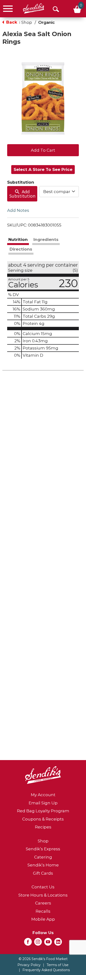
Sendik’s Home (43, 865)
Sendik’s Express (43, 848)
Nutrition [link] (18, 239)
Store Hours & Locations (43, 895)
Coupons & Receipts (43, 819)
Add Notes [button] (18, 210)
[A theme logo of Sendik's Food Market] (33, 8)
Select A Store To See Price (43, 169)
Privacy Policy (29, 965)
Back (11, 22)
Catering (43, 857)
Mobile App (43, 919)
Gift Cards (43, 873)
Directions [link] (21, 249)
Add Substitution (22, 194)
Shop (26, 22)
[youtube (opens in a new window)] (48, 943)
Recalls (43, 911)
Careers (43, 903)
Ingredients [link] (46, 239)
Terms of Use (58, 965)
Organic (46, 22)
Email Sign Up (43, 803)
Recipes (43, 827)
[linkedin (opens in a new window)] (58, 943)
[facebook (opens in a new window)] (28, 943)
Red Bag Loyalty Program (43, 810)
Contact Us (43, 887)
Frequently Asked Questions (46, 970)
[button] (43, 149)
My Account (43, 794)
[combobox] (59, 191)
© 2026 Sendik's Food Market (43, 959)
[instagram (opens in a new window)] (38, 943)
